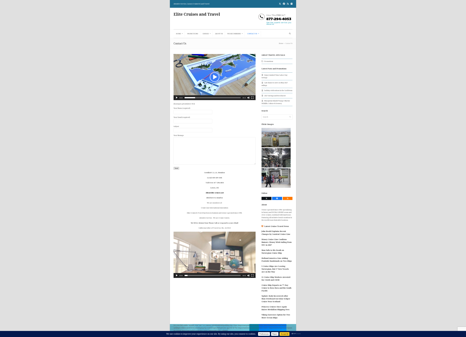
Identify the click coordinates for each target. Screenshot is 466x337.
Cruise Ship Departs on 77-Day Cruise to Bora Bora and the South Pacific (276, 288)
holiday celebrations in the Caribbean (278, 90)
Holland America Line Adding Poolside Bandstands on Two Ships (277, 259)
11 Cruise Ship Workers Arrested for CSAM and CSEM (276, 278)
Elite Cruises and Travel (197, 14)
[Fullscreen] (252, 97)
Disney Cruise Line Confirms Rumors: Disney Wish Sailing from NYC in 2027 (277, 242)
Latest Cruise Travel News (276, 226)
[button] (289, 34)
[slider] (213, 97)
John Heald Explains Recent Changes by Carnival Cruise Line (276, 232)
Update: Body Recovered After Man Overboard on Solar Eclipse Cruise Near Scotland (276, 299)
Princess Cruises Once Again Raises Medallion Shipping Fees (275, 308)
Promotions (268, 61)
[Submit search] (290, 117)
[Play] (176, 97)
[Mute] (248, 97)
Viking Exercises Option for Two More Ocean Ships (276, 316)
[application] (215, 77)
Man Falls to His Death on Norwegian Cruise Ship (273, 251)
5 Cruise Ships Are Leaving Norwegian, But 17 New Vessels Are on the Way (275, 269)
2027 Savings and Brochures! (275, 96)
